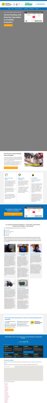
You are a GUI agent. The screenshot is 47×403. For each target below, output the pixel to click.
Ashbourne (6, 399)
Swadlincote (7, 395)
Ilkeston (6, 386)
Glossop (6, 383)
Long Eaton (7, 387)
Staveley (6, 394)
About (12, 8)
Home (9, 8)
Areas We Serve (31, 8)
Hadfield (6, 384)
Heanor (6, 385)
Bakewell (6, 400)
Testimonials (26, 8)
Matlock (6, 388)
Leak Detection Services (18, 8)
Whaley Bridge (7, 396)
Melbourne (6, 389)
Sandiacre (6, 392)
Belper (6, 401)
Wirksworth (7, 397)
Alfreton (6, 398)
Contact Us (37, 8)
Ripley (6, 391)
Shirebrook (6, 393)
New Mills (6, 390)
